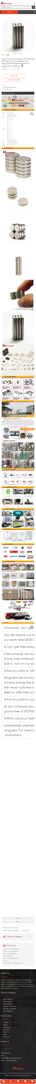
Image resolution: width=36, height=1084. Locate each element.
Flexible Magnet (8, 1004)
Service (5, 1025)
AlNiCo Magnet (7, 999)
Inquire (12, 75)
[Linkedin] (5, 1048)
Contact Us (6, 1036)
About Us (6, 1032)
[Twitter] (8, 1048)
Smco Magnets (7, 1011)
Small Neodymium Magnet (11, 930)
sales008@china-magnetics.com (13, 963)
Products (6, 1022)
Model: (5, 87)
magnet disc (25, 930)
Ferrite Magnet (7, 1001)
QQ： (5, 956)
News (4, 1034)
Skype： (5, 958)
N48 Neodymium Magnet (10, 927)
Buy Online (6, 1029)
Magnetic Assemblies (9, 1006)
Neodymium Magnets (9, 1008)
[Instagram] (11, 1048)
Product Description (9, 93)
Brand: (5, 89)
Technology (6, 1027)
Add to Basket (12, 80)
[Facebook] (2, 1048)
